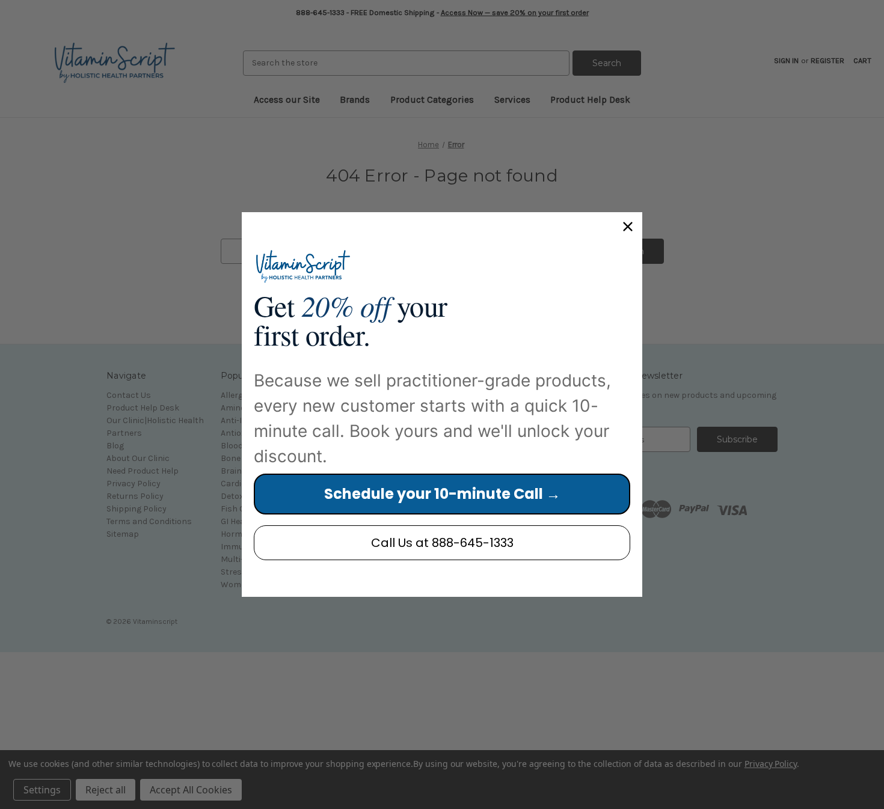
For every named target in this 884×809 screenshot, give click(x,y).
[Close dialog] (627, 226)
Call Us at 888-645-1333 (442, 542)
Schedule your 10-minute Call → (442, 494)
